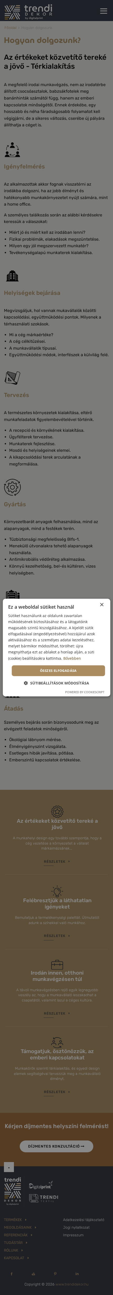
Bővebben (72, 658)
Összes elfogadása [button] (58, 670)
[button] (56, 683)
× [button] (102, 605)
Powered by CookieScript (84, 692)
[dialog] (56, 648)
